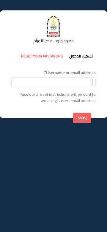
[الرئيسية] (53, 19)
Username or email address (71, 73)
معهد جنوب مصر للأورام (53, 41)
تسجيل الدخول (81, 55)
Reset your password (42, 55)
